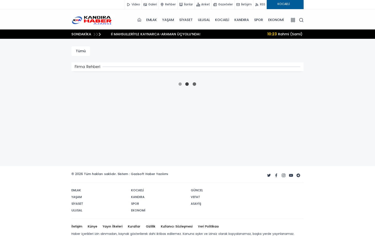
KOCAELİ (222, 19)
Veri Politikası (208, 226)
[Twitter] (269, 175)
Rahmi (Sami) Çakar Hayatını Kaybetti (156, 34)
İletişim (76, 226)
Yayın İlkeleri (112, 226)
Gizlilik (150, 226)
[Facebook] (276, 175)
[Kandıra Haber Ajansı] (93, 20)
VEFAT (195, 197)
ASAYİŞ (196, 203)
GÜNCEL (197, 190)
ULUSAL (204, 19)
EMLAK (151, 19)
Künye (92, 226)
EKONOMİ (276, 19)
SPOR (258, 19)
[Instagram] (283, 175)
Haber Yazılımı (156, 174)
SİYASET (186, 19)
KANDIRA (241, 19)
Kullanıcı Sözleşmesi (176, 226)
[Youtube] (291, 175)
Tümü (81, 51)
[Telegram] (298, 175)
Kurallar (134, 226)
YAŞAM (168, 19)
